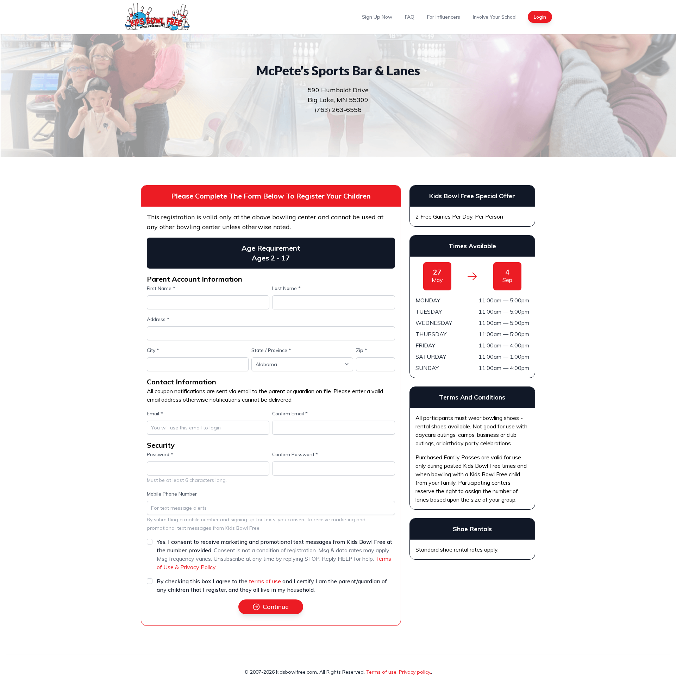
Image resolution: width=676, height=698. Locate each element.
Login (540, 17)
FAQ (409, 17)
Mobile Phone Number (172, 494)
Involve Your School (495, 17)
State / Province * (271, 350)
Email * (155, 413)
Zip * (361, 350)
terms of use (265, 581)
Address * (158, 319)
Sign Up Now (377, 17)
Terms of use (381, 672)
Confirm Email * (290, 413)
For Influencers (443, 17)
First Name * (161, 288)
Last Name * (286, 288)
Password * (160, 454)
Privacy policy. (415, 672)
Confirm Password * (295, 454)
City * (153, 350)
